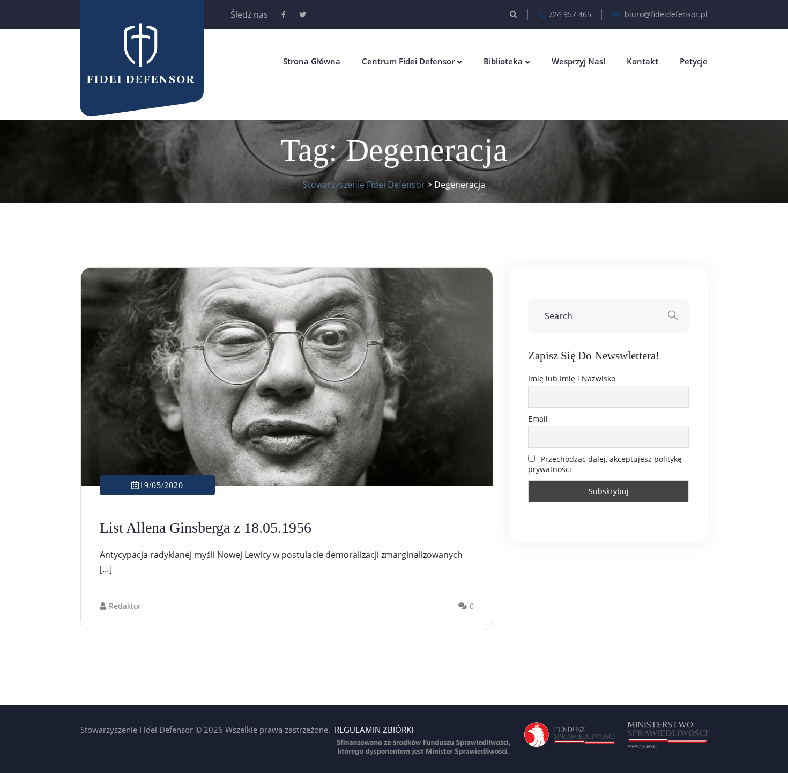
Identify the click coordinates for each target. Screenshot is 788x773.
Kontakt (642, 61)
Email (538, 419)
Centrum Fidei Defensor (408, 61)
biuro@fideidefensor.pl (665, 14)
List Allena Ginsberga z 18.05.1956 (205, 527)
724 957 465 (569, 14)
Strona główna (311, 61)
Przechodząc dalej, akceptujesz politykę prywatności (605, 464)
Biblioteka (503, 61)
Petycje (694, 61)
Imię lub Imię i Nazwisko (571, 378)
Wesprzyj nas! (578, 61)
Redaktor (125, 606)
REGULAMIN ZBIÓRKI (373, 729)
